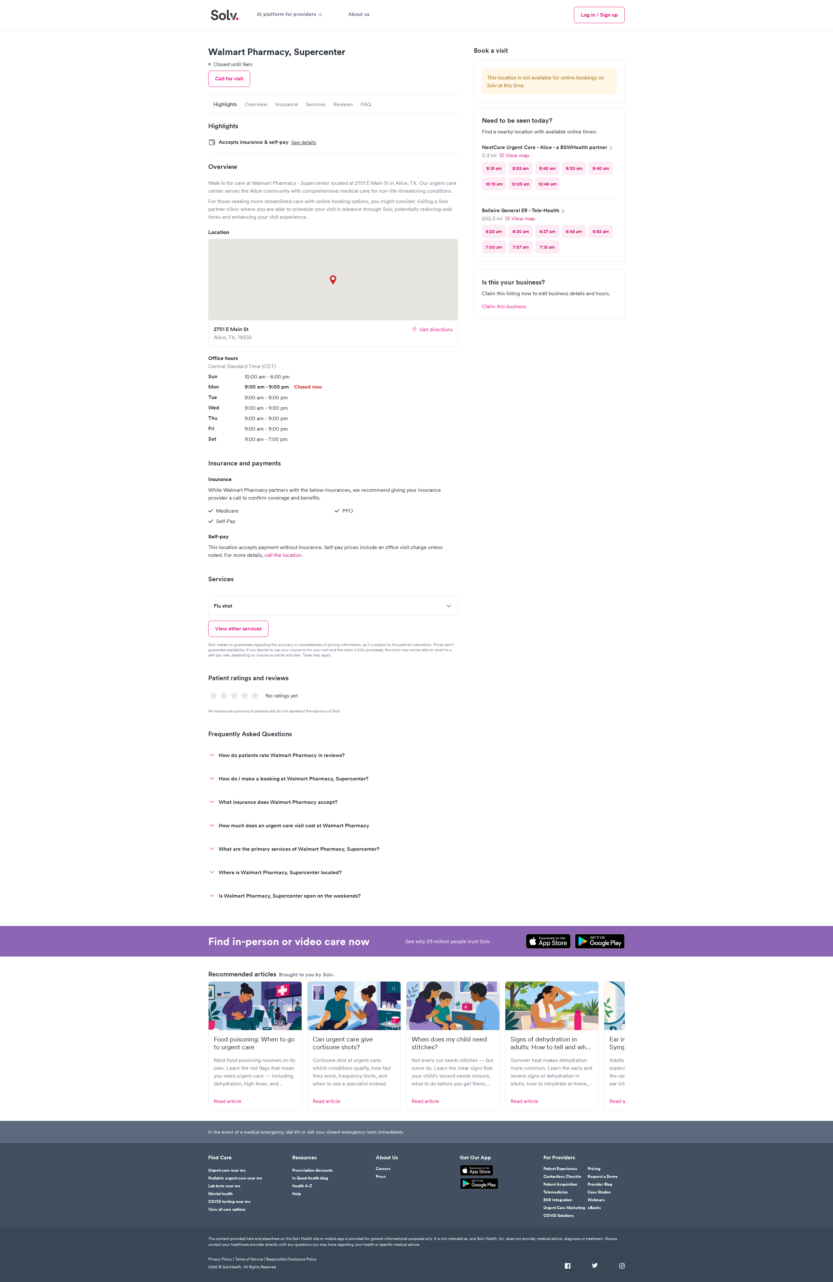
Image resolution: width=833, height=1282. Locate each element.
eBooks (594, 1208)
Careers (383, 1169)
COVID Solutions (558, 1216)
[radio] (494, 168)
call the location (283, 555)
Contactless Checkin (562, 1176)
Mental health (220, 1194)
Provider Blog (600, 1184)
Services (316, 104)
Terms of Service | (250, 1259)
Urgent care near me (227, 1170)
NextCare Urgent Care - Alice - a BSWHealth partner (544, 147)
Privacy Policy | (221, 1259)
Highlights (225, 104)
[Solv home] (224, 15)
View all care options (227, 1209)
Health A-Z (302, 1186)
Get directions (436, 329)
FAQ (366, 104)
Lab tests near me (224, 1186)
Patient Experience (560, 1169)
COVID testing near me (229, 1202)
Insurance (286, 104)
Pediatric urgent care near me (235, 1178)
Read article (227, 1101)
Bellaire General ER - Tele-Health (520, 210)
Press (381, 1176)
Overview (256, 104)
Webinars (596, 1200)
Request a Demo (603, 1176)
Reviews (343, 104)
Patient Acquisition (560, 1184)
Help (296, 1194)
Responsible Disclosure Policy (291, 1259)
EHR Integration (557, 1200)
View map (517, 155)
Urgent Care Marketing (564, 1208)
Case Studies (599, 1192)
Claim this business (504, 306)
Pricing (594, 1169)
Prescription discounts (312, 1170)
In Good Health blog (310, 1178)
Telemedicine (555, 1192)
